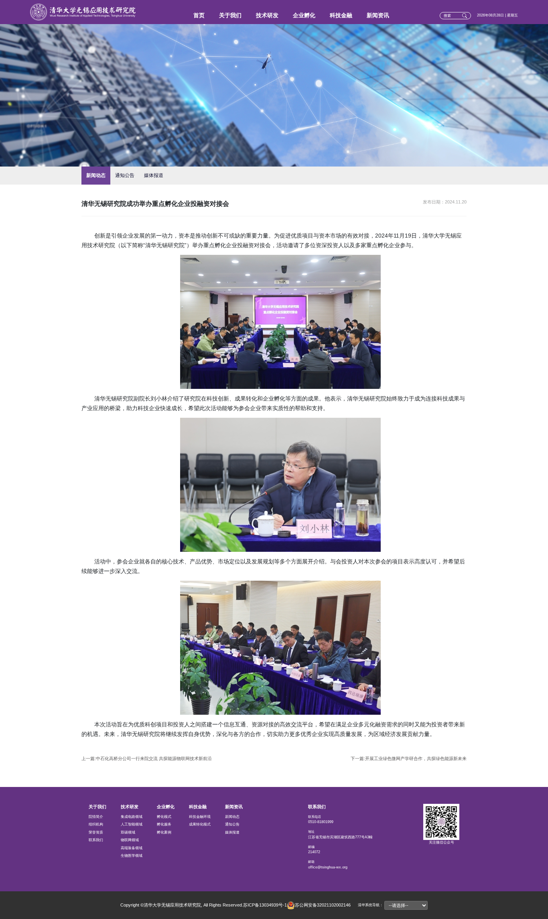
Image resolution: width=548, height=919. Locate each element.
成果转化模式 (200, 824)
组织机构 (96, 824)
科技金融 (341, 15)
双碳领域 (128, 832)
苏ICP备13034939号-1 (265, 905)
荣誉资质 (96, 832)
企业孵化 (304, 15)
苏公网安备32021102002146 (323, 904)
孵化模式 (164, 817)
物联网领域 (130, 840)
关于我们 (230, 15)
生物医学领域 (131, 856)
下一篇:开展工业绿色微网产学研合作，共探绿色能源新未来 (409, 758)
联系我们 (96, 840)
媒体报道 (153, 175)
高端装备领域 (131, 848)
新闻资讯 (378, 15)
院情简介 (96, 817)
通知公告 (124, 175)
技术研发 (267, 15)
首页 (199, 15)
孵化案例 (164, 832)
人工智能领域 (131, 824)
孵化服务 (164, 824)
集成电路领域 (131, 817)
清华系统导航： (370, 905)
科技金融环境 (200, 817)
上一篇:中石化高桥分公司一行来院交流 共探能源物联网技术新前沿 (146, 758)
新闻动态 (96, 175)
